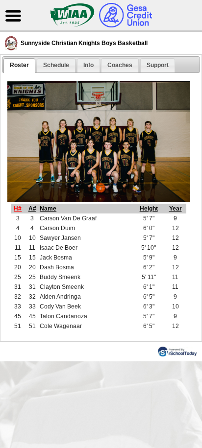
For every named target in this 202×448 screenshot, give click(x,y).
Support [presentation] (158, 65)
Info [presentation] (88, 65)
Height (149, 208)
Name (48, 208)
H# (18, 208)
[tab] (19, 65)
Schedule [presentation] (56, 65)
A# (32, 208)
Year (175, 208)
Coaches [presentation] (119, 65)
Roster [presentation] (19, 65)
